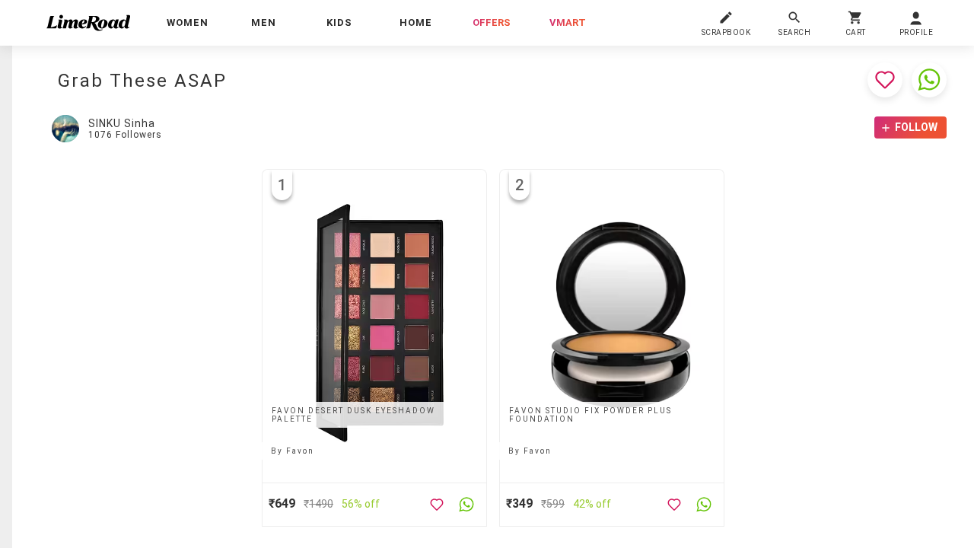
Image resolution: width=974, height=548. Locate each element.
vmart (567, 22)
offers (492, 22)
